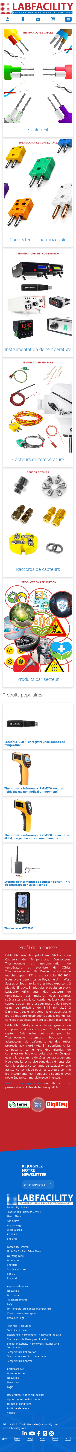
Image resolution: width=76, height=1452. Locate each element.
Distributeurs (15, 1295)
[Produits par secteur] (38, 625)
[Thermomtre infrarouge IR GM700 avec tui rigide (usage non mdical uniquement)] (22, 768)
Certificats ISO (15, 1368)
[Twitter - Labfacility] (45, 1433)
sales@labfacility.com (45, 1424)
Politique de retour (18, 1408)
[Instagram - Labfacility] (51, 1433)
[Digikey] (57, 1104)
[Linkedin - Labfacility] (24, 1433)
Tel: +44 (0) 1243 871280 (17, 1424)
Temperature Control (19, 1361)
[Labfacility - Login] (7, 19)
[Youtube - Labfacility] (32, 1433)
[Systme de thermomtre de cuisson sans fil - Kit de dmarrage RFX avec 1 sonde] (22, 861)
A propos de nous (17, 1286)
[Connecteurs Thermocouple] (38, 186)
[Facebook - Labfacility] (38, 1433)
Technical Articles (17, 1330)
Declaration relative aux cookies (26, 1394)
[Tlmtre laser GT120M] (22, 908)
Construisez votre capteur (22, 1313)
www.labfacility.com (14, 1428)
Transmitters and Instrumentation (27, 1356)
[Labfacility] (37, 8)
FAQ (9, 1304)
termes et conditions (19, 1403)
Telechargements (17, 1299)
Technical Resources (19, 1325)
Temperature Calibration (21, 1352)
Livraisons (13, 1382)
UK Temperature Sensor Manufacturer (29, 1308)
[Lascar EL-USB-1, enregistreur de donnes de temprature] (22, 722)
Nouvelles (13, 1290)
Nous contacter (16, 1373)
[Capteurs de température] (38, 406)
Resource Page (15, 1317)
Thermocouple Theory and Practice (27, 1339)
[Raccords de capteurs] (38, 515)
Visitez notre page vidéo (23, 1083)
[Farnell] (19, 1104)
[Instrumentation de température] (38, 296)
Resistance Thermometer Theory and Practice (34, 1334)
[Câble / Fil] (38, 76)
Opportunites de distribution (24, 1399)
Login (10, 1387)
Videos (11, 1412)
